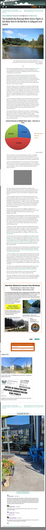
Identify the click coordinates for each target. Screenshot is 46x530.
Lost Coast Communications (11, 526)
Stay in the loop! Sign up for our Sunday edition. (22, 344)
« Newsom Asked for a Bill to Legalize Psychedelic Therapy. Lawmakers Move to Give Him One (12, 11)
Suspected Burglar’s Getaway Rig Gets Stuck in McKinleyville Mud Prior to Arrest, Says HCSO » (33, 11)
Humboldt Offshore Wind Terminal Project (27, 269)
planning (21, 76)
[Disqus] (23, 509)
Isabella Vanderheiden (7, 16)
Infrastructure (34, 16)
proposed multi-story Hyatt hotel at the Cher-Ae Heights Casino (21, 241)
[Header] (23, 2)
